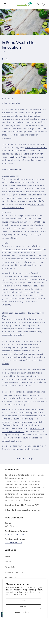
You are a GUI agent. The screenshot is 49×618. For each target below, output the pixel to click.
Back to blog (26, 458)
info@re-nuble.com (13, 542)
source (10, 98)
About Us (8, 562)
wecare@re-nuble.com (15, 534)
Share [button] (7, 59)
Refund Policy (10, 578)
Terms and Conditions (14, 572)
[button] (4, 4)
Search (7, 556)
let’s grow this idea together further (22, 449)
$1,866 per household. (25, 256)
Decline (23, 606)
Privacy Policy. (23, 594)
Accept (23, 600)
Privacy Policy (10, 567)
